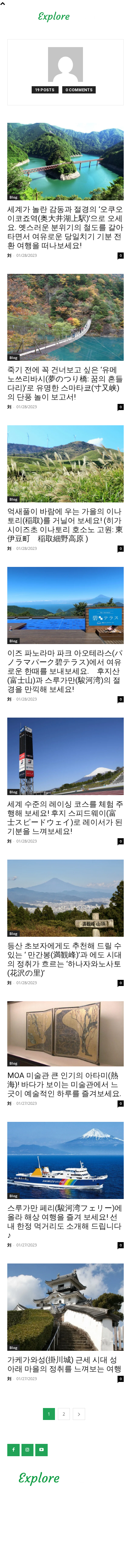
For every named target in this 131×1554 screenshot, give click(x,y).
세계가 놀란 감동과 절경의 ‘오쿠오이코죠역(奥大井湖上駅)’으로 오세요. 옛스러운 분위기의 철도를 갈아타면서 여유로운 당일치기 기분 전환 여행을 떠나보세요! (65, 227)
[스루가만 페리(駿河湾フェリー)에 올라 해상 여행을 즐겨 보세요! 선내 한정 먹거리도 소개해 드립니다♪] (65, 1160)
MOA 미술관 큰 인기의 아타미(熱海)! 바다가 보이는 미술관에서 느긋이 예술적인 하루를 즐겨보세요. (64, 1084)
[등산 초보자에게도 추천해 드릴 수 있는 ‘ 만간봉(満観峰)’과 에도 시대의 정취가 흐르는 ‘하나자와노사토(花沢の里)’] (65, 898)
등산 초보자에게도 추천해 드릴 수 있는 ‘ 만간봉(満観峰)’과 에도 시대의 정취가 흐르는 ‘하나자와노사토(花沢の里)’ (64, 959)
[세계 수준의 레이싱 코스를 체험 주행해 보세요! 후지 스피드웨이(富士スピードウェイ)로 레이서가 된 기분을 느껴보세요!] (65, 756)
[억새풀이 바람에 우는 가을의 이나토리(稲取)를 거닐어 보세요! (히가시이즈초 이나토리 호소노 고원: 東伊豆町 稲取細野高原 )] (65, 463)
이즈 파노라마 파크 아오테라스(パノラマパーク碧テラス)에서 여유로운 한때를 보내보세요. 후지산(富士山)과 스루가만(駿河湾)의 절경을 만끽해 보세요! (65, 671)
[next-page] (79, 1414)
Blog (13, 197)
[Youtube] (41, 1450)
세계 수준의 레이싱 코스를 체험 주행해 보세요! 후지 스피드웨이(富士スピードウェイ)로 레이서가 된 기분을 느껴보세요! (65, 818)
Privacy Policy (65, 1507)
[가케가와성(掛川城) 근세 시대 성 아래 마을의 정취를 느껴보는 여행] (65, 1306)
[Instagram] (27, 1450)
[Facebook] (13, 1450)
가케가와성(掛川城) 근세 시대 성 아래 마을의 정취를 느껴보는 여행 (64, 1364)
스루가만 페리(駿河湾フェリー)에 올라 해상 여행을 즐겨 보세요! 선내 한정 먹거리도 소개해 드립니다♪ (64, 1222)
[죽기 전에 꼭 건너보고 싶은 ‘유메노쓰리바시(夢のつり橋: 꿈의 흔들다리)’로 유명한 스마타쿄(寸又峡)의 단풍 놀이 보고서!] (65, 317)
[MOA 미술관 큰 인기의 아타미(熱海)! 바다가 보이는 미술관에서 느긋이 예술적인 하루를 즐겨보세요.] (65, 1033)
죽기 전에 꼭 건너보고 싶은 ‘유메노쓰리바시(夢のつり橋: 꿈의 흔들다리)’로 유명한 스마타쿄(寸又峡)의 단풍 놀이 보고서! (65, 383)
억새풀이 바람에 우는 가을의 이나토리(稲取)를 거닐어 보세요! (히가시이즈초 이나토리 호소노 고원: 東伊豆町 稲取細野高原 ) (65, 525)
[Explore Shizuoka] (65, 1479)
